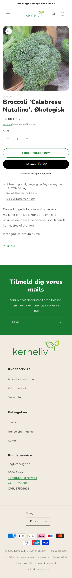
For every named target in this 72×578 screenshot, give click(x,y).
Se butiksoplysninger (20, 198)
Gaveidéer (15, 397)
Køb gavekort (17, 388)
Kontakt (13, 440)
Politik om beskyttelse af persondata (29, 557)
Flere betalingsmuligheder (36, 173)
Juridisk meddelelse (38, 569)
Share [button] (11, 246)
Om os (12, 422)
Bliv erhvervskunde (21, 379)
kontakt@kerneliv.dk (22, 477)
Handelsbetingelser (21, 431)
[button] (8, 13)
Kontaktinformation (48, 563)
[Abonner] (59, 322)
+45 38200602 (18, 483)
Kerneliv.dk (20, 551)
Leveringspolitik (25, 563)
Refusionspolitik (58, 551)
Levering (7, 124)
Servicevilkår (60, 557)
